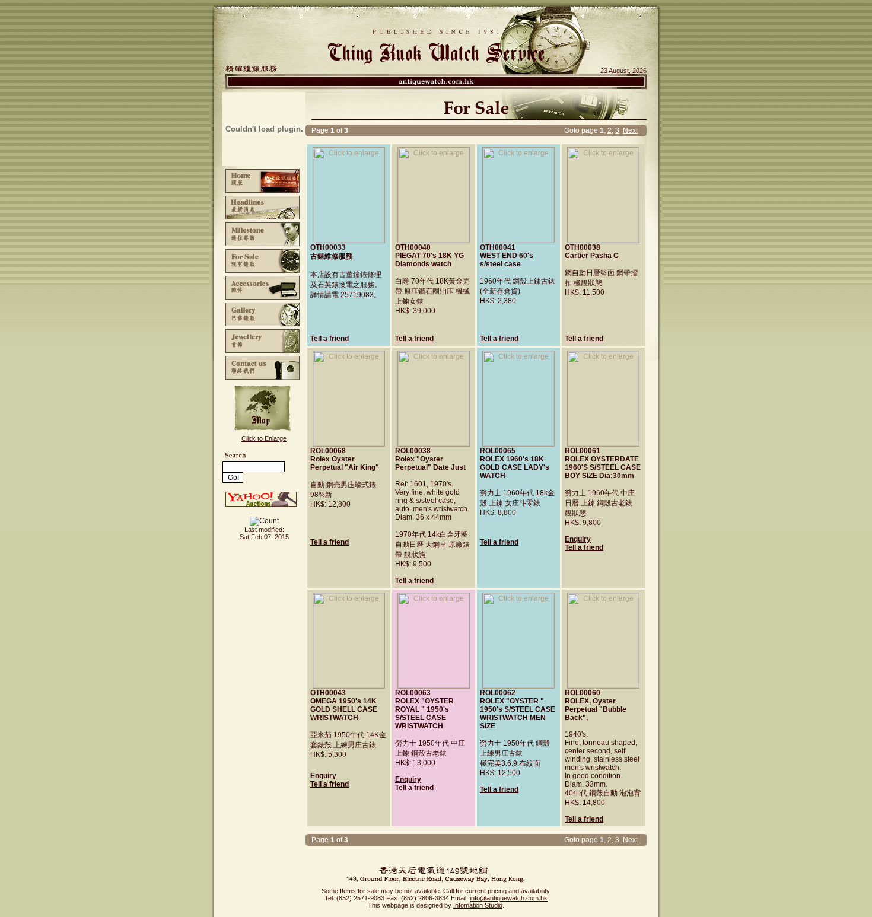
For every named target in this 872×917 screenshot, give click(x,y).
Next (630, 130)
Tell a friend (329, 339)
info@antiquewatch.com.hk (509, 898)
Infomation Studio (477, 905)
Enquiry (578, 539)
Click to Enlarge (264, 438)
